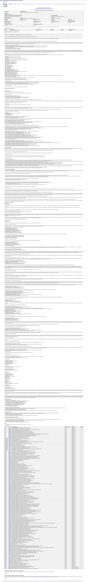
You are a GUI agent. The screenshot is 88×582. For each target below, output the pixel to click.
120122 (10, 491)
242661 (10, 431)
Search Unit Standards (20, 0)
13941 (9, 515)
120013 (10, 532)
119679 (10, 476)
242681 (10, 557)
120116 (10, 501)
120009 (10, 535)
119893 (10, 469)
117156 (10, 444)
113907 (10, 466)
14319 (9, 555)
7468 (9, 448)
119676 (10, 518)
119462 (10, 443)
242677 (10, 534)
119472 (10, 438)
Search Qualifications (13, 0)
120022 (10, 484)
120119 (10, 504)
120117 (10, 513)
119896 (10, 470)
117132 (10, 462)
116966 (10, 452)
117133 (10, 472)
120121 (10, 511)
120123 (10, 561)
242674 (10, 435)
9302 (9, 450)
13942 (9, 519)
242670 (10, 560)
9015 (9, 441)
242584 (10, 527)
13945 (9, 539)
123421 (10, 456)
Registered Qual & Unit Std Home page (5, 0)
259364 (10, 568)
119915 (10, 473)
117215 (10, 553)
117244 (10, 556)
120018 (10, 522)
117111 (10, 451)
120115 (10, 507)
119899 (10, 554)
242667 (10, 529)
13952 (9, 520)
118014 (10, 548)
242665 (10, 498)
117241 (10, 543)
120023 (10, 533)
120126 (10, 480)
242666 (10, 514)
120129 (10, 525)
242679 (10, 494)
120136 (10, 490)
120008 (10, 528)
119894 (10, 459)
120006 (10, 521)
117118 (10, 492)
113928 (10, 547)
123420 (10, 457)
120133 (10, 562)
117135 (10, 464)
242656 (10, 497)
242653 (10, 506)
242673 (10, 499)
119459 (10, 449)
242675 (10, 428)
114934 (10, 465)
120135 (10, 508)
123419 (10, 458)
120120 (10, 486)
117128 (10, 471)
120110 (10, 564)
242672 (10, 434)
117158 (10, 445)
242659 (10, 429)
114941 (10, 427)
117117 (10, 541)
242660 (10, 526)
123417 (10, 455)
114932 (10, 463)
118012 (10, 563)
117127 (10, 442)
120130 (10, 479)
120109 (10, 485)
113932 (10, 550)
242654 (10, 436)
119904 (10, 477)
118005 (10, 437)
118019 (10, 540)
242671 (10, 500)
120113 (10, 512)
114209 (10, 493)
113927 (10, 478)
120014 (10, 536)
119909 (10, 549)
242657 (10, 430)
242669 (10, 505)
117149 (10, 483)
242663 (10, 546)
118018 (10, 542)
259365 (10, 567)
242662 (10, 487)
